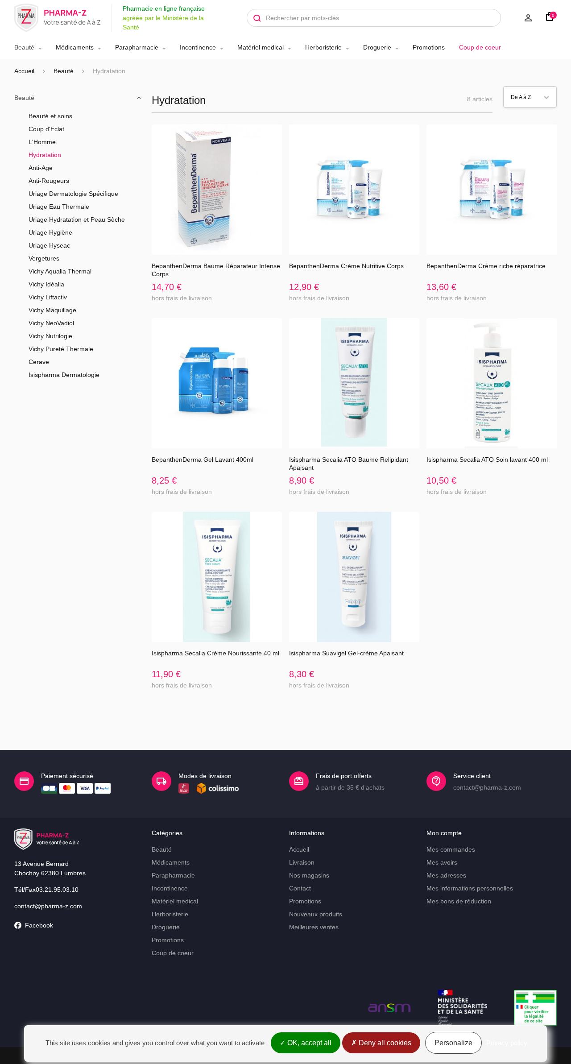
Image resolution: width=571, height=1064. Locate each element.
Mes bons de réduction (458, 901)
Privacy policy (506, 1043)
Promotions (429, 47)
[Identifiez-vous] (521, 17)
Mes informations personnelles (469, 888)
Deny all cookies (384, 1043)
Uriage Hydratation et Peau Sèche (77, 219)
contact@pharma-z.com (48, 906)
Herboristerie (323, 47)
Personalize (453, 1043)
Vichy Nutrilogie (50, 335)
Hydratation (45, 154)
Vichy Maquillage (52, 310)
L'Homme (42, 141)
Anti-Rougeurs (49, 180)
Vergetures (44, 258)
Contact (300, 888)
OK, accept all (308, 1043)
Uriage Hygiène (50, 232)
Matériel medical (260, 47)
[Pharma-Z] (57, 18)
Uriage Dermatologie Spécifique (73, 193)
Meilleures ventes (314, 927)
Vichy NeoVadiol (51, 323)
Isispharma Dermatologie (64, 374)
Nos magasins (309, 875)
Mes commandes (450, 849)
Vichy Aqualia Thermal (60, 271)
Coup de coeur (480, 47)
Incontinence (198, 47)
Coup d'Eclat (46, 128)
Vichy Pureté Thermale (61, 348)
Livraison (301, 862)
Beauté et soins (50, 116)
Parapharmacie (136, 47)
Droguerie (377, 47)
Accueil (24, 71)
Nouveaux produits (315, 914)
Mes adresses (446, 875)
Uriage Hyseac (49, 245)
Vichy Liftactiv (48, 297)
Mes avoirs (441, 862)
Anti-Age (41, 167)
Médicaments (75, 47)
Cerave (39, 361)
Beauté (24, 47)
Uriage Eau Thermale (59, 206)
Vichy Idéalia (46, 284)
